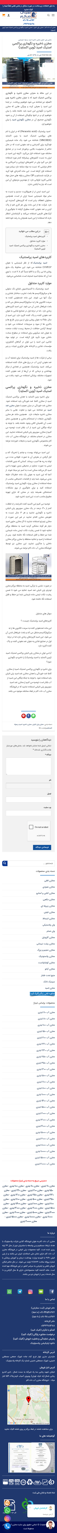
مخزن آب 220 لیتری (46, 1044)
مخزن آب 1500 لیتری (45, 1107)
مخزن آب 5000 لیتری (45, 1132)
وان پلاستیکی (49, 925)
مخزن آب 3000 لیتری (45, 1120)
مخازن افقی (49, 881)
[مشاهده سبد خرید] (3, 15)
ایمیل (49, 793)
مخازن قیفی (49, 912)
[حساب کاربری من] (8, 15)
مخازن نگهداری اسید (21, 120)
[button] (53, 15)
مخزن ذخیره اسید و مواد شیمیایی (29, 40)
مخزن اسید (50, 988)
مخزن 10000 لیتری (32, 1217)
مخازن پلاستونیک (47, 956)
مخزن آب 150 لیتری (46, 1031)
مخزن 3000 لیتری (17, 1208)
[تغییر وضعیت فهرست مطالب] (45, 231)
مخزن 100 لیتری (16, 1186)
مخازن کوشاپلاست (46, 963)
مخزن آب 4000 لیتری (45, 1126)
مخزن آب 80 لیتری (46, 1019)
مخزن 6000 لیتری (17, 1212)
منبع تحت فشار (48, 975)
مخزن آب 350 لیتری (45, 1063)
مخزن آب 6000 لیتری (45, 1139)
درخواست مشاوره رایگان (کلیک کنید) (38, 1334)
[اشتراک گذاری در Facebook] (28, 716)
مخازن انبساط (49, 919)
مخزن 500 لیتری (34, 1199)
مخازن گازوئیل (48, 937)
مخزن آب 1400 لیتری (45, 1101)
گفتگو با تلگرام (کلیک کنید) (43, 1330)
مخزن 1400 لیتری (18, 1204)
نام (50, 780)
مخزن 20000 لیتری (28, 1221)
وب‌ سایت (47, 807)
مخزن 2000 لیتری (35, 1208)
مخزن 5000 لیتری (35, 1212)
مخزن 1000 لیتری (35, 1204)
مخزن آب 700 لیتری (46, 1082)
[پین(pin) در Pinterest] (23, 716)
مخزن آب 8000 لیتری (45, 1145)
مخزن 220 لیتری (18, 1190)
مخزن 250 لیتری (34, 1195)
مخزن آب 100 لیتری (46, 1025)
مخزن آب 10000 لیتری (45, 1151)
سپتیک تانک (49, 982)
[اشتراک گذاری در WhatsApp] (33, 716)
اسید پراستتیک (40, 263)
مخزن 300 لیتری (18, 1195)
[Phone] (7, 1526)
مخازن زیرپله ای (48, 906)
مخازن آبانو (50, 969)
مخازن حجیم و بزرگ (46, 950)
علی (28, 55)
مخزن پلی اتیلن (46, 40)
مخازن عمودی (49, 887)
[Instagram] (7, 1518)
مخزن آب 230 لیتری (45, 1050)
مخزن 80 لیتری (32, 1186)
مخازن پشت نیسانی (46, 944)
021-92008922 (28, 20)
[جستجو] (46, 15)
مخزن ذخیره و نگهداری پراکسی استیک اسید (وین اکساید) (27, 247)
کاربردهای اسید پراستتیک (35, 236)
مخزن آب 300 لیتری (46, 1069)
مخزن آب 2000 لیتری (45, 1113)
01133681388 (48, 1326)
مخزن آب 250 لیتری (45, 1057)
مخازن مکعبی (49, 899)
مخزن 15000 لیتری (14, 1217)
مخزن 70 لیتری (48, 1186)
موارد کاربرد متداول (37, 241)
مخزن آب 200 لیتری (46, 1037)
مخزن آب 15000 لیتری (45, 1157)
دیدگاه (48, 754)
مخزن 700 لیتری (18, 1199)
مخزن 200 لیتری (35, 1190)
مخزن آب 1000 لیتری (46, 1094)
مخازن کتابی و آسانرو (45, 893)
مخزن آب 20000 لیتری (45, 1164)
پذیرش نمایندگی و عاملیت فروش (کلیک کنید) (34, 1339)
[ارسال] (4, 863)
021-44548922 (47, 1312)
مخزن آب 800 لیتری (46, 1088)
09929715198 (28, 24)
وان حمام (51, 931)
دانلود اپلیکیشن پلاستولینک (42, 1343)
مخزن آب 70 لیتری (46, 1012)
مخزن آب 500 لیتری (46, 1075)
